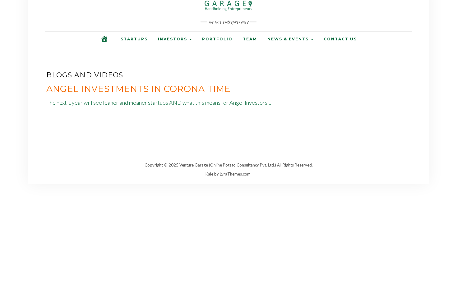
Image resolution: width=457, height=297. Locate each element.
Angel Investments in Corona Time (138, 89)
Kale (209, 173)
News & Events (288, 39)
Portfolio (217, 39)
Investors (173, 39)
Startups (134, 39)
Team (250, 39)
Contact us (340, 39)
